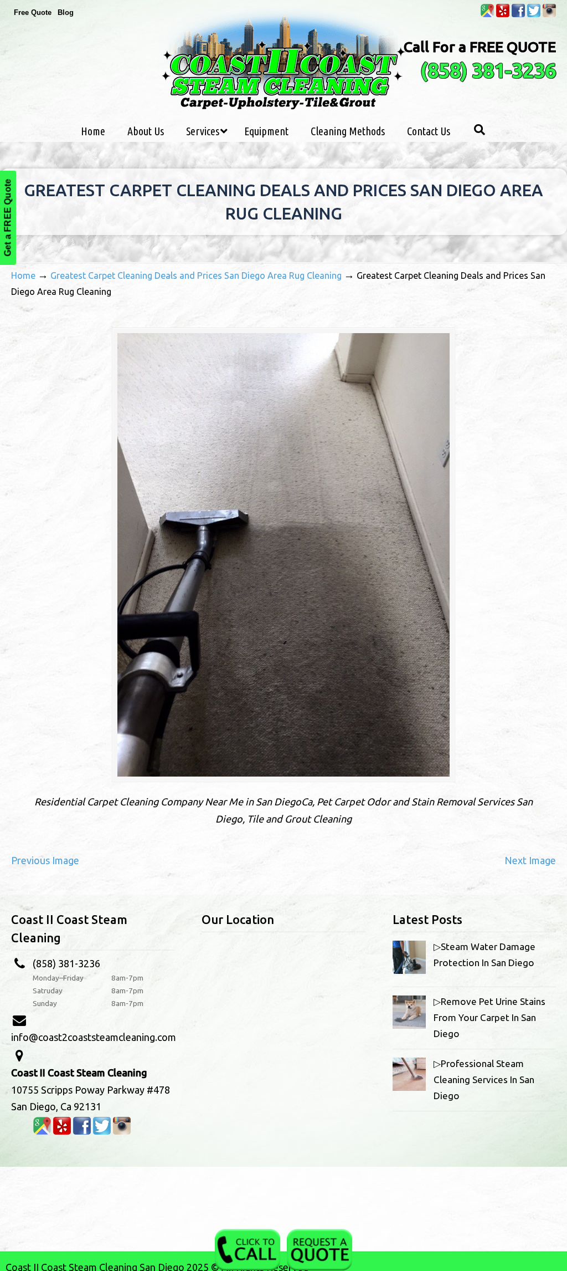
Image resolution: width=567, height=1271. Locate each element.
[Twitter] (533, 15)
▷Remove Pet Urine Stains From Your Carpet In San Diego (489, 1017)
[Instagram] (549, 15)
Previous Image (45, 860)
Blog (66, 12)
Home (23, 275)
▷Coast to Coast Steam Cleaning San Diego (283, 60)
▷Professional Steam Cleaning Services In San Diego (484, 1079)
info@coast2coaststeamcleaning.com (93, 1037)
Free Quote (32, 12)
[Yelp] (502, 15)
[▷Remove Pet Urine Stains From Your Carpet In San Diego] (409, 1025)
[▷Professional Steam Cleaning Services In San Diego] (409, 1087)
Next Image (530, 860)
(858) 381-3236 (488, 70)
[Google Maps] (487, 15)
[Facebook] (518, 15)
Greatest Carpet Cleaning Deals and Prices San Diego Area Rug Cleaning (196, 275)
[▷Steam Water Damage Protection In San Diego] (409, 970)
